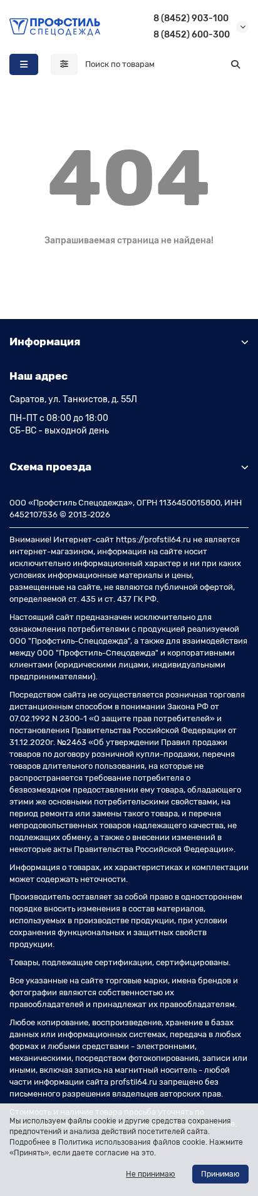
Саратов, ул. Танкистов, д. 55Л (73, 399)
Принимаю (220, 1174)
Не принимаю (150, 1174)
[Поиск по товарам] (235, 64)
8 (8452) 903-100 (191, 18)
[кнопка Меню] (23, 64)
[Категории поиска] (64, 64)
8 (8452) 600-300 (191, 34)
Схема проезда (50, 466)
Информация (44, 341)
